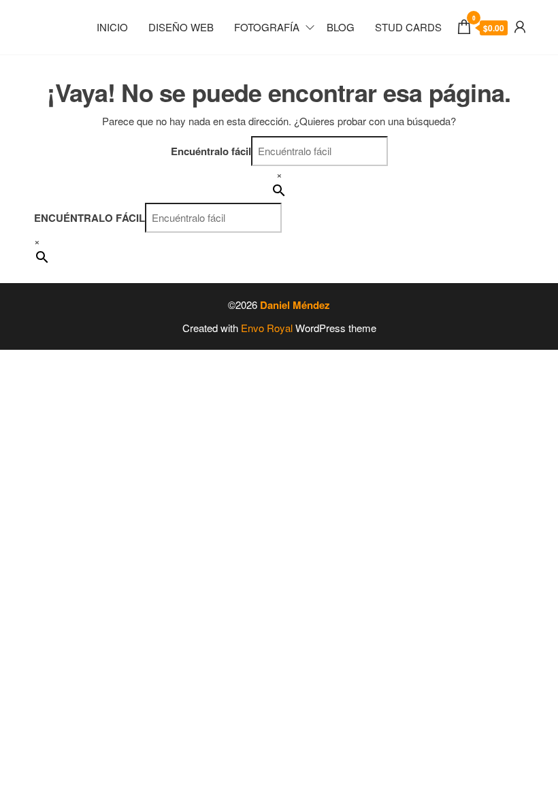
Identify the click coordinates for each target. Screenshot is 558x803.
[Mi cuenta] (520, 25)
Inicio (112, 27)
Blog (341, 27)
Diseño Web (181, 27)
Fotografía (266, 27)
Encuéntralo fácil (211, 151)
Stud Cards (408, 27)
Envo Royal (267, 328)
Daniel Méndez (295, 304)
